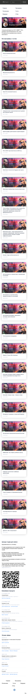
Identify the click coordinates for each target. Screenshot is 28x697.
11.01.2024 (5, 171)
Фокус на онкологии (6, 611)
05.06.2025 (5, 377)
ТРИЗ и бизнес (5, 640)
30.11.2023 (5, 133)
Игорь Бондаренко (6, 622)
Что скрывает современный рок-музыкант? (11, 649)
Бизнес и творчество (6, 628)
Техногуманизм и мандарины (10, 336)
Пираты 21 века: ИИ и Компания (10, 355)
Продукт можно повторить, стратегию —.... (10, 596)
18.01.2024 (5, 191)
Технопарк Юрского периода (10, 511)
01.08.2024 (5, 277)
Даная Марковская (6, 606)
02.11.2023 (5, 114)
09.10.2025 (5, 532)
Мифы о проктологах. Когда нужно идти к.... (11, 604)
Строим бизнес (5, 595)
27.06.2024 (5, 257)
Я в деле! (4, 671)
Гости (17, 11)
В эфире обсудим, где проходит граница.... (11, 613)
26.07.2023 (5, 74)
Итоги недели (5, 664)
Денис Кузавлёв (5, 642)
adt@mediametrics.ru (6, 567)
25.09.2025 (5, 513)
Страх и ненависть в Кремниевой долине (12, 492)
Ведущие (5, 14)
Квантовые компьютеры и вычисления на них (14, 189)
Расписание (6, 11)
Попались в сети (5, 603)
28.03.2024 (5, 237)
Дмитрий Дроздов (13, 674)
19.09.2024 (5, 318)
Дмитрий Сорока (5, 674)
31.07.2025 (5, 416)
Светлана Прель (14, 606)
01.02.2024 (5, 214)
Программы (19, 8)
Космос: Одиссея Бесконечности (11, 255)
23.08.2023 (5, 93)
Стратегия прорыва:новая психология (10, 672)
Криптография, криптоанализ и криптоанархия (13, 131)
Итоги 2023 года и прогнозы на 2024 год (12, 150)
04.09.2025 (5, 475)
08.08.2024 (5, 298)
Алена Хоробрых (5, 650)
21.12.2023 (5, 152)
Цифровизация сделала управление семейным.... (12, 621)
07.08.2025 (5, 435)
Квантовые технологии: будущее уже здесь (13, 169)
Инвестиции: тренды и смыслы (8, 619)
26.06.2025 (5, 396)
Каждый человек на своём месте (9, 656)
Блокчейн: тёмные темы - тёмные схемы (12, 395)
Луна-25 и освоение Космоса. (10, 91)
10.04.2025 (5, 357)
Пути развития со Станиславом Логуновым (11, 639)
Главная (5, 8)
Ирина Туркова (5, 614)
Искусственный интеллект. (9, 53)
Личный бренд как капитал (7, 657)
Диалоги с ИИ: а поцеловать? (10, 530)
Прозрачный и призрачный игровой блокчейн (13, 433)
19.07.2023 (5, 55)
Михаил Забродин (14, 650)
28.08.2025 (5, 454)
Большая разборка (6, 647)
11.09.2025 (5, 494)
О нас (17, 14)
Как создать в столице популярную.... (10, 629)
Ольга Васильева (5, 631)
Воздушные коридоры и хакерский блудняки (13, 414)
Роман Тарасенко (5, 659)
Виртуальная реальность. (9, 72)
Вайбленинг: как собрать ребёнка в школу (13, 452)
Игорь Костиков (5, 666)
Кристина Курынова (6, 598)
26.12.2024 (5, 338)
